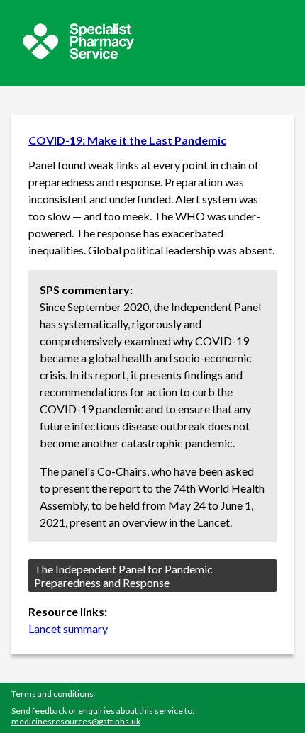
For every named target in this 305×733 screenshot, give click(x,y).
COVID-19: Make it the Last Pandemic (127, 140)
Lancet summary (68, 628)
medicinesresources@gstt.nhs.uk (75, 721)
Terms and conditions (52, 693)
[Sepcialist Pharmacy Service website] (78, 55)
